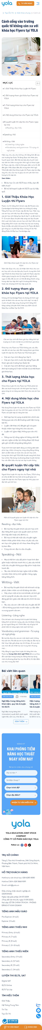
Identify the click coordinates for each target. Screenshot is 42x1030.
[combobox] (21, 788)
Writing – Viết (9, 141)
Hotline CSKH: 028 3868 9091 (14, 881)
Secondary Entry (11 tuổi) (12, 957)
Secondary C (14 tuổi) (11, 970)
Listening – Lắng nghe (15, 144)
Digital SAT (6, 981)
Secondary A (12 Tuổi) (11, 961)
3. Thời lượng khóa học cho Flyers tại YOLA (19, 106)
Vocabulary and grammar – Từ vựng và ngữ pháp (22, 149)
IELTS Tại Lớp (7, 990)
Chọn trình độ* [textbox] (13, 788)
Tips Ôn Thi (9, 13)
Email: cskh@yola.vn (10, 885)
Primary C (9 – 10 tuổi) (11, 945)
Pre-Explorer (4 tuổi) (10, 917)
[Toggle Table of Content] (36, 83)
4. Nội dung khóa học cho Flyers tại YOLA (21, 115)
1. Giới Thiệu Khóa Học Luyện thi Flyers (20, 89)
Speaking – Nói (10, 135)
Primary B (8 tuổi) (9, 941)
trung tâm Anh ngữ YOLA (19, 654)
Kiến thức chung (23, 13)
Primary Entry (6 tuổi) (11, 932)
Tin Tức (5, 1009)
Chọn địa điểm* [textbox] (13, 795)
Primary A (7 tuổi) (9, 937)
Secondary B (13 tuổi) (11, 965)
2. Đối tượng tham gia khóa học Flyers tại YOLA (21, 97)
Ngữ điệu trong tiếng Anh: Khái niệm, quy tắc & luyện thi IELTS (14, 704)
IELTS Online (7, 985)
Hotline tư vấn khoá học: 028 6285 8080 (18, 878)
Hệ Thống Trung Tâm (10, 1005)
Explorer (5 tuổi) (8, 921)
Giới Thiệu (6, 1001)
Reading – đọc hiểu (14, 128)
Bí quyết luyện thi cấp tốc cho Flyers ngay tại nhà (21, 123)
